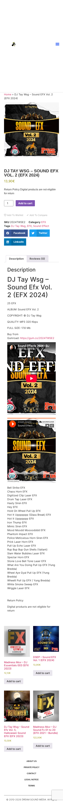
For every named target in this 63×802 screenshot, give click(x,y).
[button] (57, 44)
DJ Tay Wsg (18, 226)
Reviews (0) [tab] (37, 258)
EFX (43, 222)
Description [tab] (16, 258)
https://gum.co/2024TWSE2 (37, 338)
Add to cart (25, 203)
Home (7, 94)
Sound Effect (41, 226)
